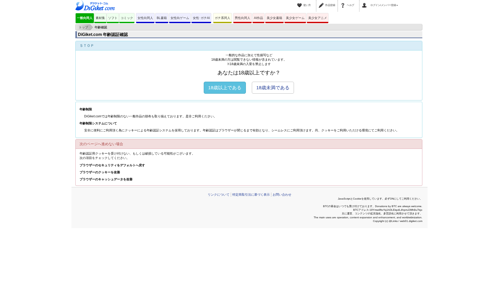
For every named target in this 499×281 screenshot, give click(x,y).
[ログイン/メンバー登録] (365, 2)
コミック (127, 18)
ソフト (112, 18)
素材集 (100, 18)
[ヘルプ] (343, 2)
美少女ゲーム (295, 18)
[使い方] (300, 2)
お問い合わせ (282, 194)
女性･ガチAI (201, 18)
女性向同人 (145, 18)
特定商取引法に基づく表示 (251, 194)
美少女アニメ (317, 18)
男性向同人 (242, 18)
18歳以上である (224, 87)
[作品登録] (322, 2)
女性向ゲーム (179, 18)
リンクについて (218, 194)
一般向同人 (85, 18)
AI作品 (258, 18)
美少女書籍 (274, 18)
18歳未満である (273, 87)
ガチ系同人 (222, 18)
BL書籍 (162, 18)
